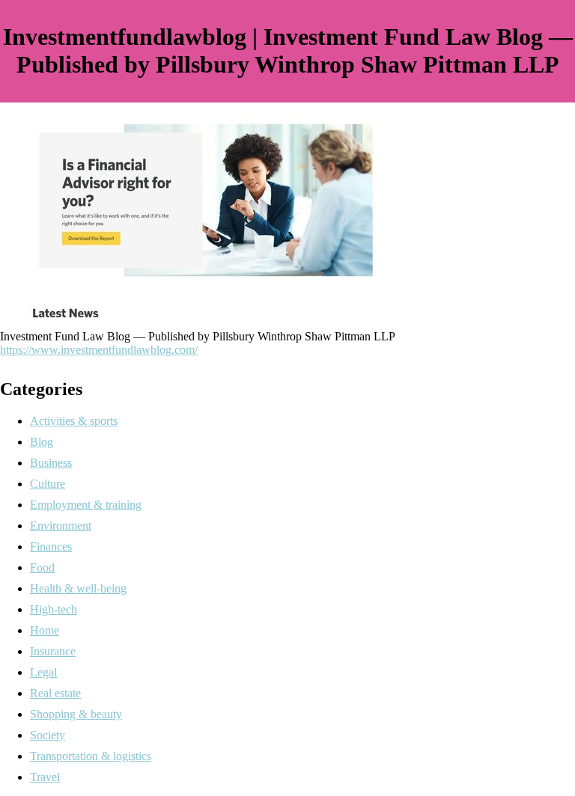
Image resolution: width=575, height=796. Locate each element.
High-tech (53, 609)
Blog (41, 441)
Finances (51, 546)
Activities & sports (74, 420)
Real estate (55, 693)
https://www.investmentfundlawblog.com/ (99, 349)
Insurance (53, 651)
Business (51, 462)
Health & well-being (78, 588)
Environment (60, 525)
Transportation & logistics (90, 756)
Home (44, 630)
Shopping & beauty (76, 714)
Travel (45, 777)
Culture (47, 483)
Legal (43, 672)
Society (47, 735)
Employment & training (86, 504)
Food (42, 567)
